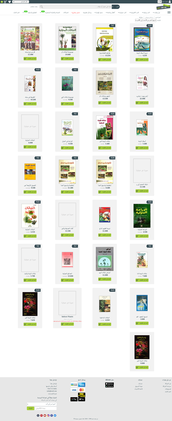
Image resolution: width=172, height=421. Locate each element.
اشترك (30, 408)
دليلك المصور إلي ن (142, 184)
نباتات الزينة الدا (142, 273)
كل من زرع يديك (30, 52)
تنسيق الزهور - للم (142, 317)
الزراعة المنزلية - (142, 229)
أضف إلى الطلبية (144, 60)
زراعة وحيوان (149, 17)
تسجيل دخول (165, 2)
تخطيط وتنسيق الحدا (104, 185)
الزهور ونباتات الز (104, 96)
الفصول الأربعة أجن (30, 185)
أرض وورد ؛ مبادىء (142, 96)
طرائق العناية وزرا (104, 53)
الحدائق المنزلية (67, 273)
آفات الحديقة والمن (67, 228)
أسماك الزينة (142, 141)
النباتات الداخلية (105, 317)
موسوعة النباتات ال (67, 52)
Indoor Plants (67, 317)
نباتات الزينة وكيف (30, 273)
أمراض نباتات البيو (104, 272)
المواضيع (158, 17)
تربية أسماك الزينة (142, 53)
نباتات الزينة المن (105, 141)
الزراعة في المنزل (67, 141)
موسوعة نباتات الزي (67, 97)
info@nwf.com (52, 391)
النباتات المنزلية (30, 140)
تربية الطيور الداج (104, 228)
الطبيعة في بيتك (30, 97)
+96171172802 (52, 389)
